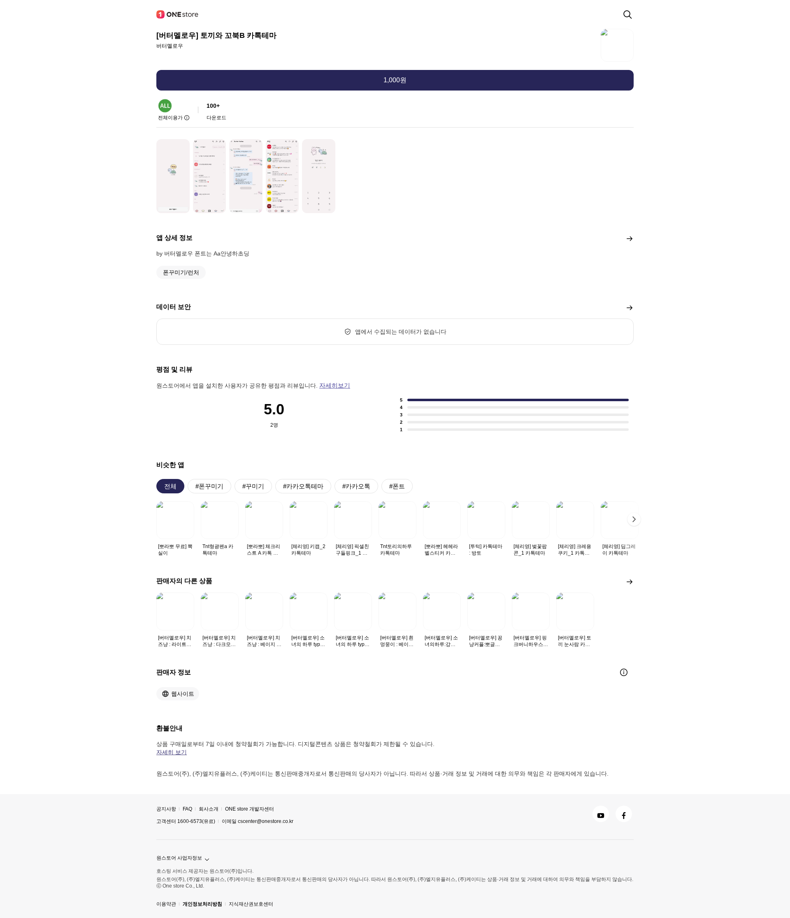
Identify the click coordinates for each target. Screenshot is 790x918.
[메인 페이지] (177, 14)
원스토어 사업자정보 (179, 858)
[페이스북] (624, 814)
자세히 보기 (171, 752)
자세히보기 (334, 385)
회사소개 (208, 809)
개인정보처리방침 (202, 904)
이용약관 (166, 904)
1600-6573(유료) (196, 821)
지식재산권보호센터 (251, 904)
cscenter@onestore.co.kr (265, 821)
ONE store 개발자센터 (249, 809)
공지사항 (166, 809)
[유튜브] (601, 814)
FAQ (187, 809)
